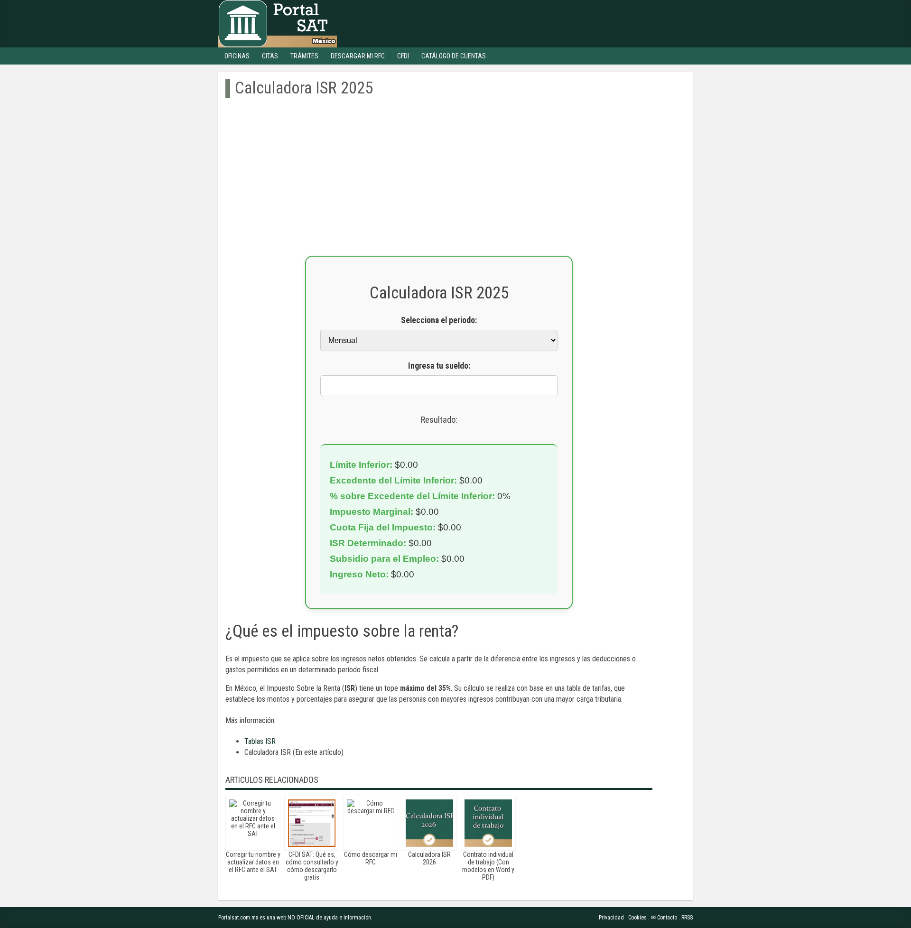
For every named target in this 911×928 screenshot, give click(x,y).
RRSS (687, 917)
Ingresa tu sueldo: (439, 366)
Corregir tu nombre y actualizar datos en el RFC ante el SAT (253, 862)
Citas (270, 56)
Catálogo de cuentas (453, 56)
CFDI (403, 56)
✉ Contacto (664, 917)
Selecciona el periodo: (439, 320)
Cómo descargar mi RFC (370, 858)
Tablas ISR (260, 741)
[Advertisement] (438, 189)
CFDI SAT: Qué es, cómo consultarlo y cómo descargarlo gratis (312, 866)
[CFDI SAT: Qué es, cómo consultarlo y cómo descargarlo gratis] (311, 823)
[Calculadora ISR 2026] (429, 823)
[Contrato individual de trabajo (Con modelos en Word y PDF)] (488, 823)
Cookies (637, 917)
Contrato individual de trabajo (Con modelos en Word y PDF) (488, 866)
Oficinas (237, 56)
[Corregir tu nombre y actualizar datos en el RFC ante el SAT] (252, 823)
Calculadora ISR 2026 (429, 858)
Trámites (304, 56)
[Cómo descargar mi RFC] (370, 823)
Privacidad (611, 917)
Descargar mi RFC (358, 56)
